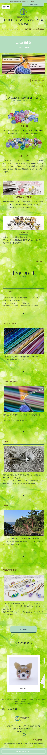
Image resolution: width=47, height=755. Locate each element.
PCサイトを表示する (23, 751)
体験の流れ (41, 86)
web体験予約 (33, 4)
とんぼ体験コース (39, 80)
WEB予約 (23, 629)
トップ (19, 47)
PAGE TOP (38, 261)
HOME (4, 709)
